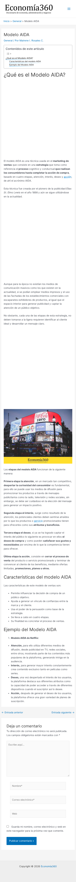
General (8, 40)
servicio (38, 520)
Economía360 (49, 866)
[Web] (38, 814)
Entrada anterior (12, 712)
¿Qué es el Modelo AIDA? (19, 58)
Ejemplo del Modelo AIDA (21, 65)
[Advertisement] (38, 120)
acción (67, 176)
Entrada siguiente (63, 712)
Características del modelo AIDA (25, 61)
